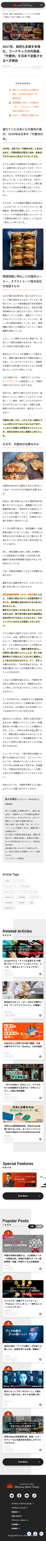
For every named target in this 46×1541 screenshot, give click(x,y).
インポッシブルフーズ (29, 892)
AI (5, 1404)
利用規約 (15, 1528)
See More (23, 1196)
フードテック (19, 881)
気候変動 (21, 903)
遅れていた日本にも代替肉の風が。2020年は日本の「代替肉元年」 (26, 94)
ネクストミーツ (10, 886)
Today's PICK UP (10, 1015)
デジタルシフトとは (18, 1508)
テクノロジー (37, 67)
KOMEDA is (9, 897)
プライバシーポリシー (19, 1520)
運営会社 (15, 1512)
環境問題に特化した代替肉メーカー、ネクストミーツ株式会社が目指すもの (26, 106)
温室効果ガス (9, 908)
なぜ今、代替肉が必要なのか (26, 115)
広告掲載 (15, 1524)
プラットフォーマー (11, 1098)
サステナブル (13, 381)
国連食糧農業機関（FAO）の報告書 (19, 594)
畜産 (31, 903)
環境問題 (22, 897)
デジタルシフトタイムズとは (21, 1504)
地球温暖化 (9, 903)
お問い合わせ (16, 1516)
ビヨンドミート (10, 892)
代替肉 (7, 881)
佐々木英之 (25, 886)
